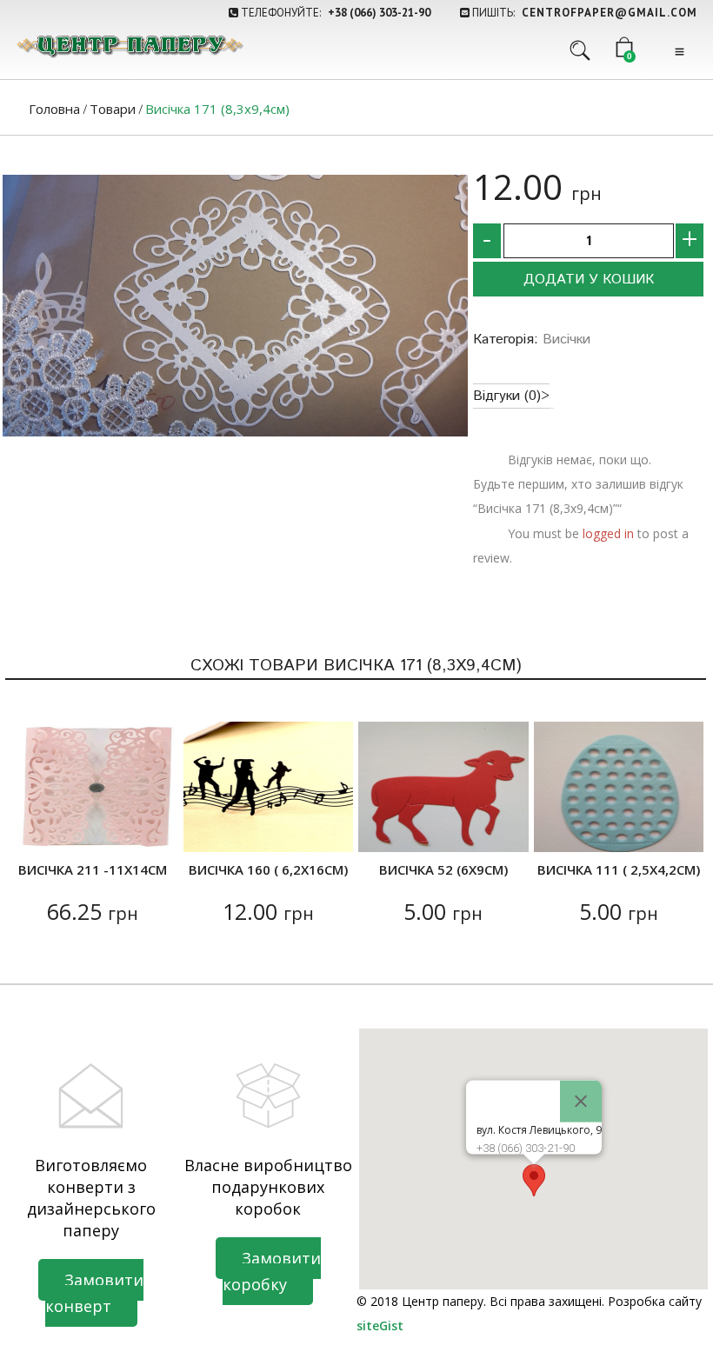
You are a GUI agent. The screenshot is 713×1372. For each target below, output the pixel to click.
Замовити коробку (272, 1271)
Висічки (566, 340)
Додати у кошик (588, 280)
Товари (113, 108)
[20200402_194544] (235, 305)
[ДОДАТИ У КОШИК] (32, 828)
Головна (54, 108)
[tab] (511, 396)
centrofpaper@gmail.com (609, 12)
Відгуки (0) (507, 396)
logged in (608, 533)
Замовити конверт (94, 1292)
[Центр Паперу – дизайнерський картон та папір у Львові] (129, 45)
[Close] (581, 1101)
